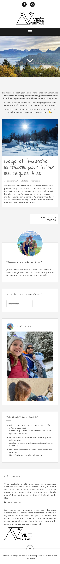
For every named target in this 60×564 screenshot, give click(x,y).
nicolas (12, 437)
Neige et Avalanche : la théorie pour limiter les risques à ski (29, 167)
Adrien (12, 425)
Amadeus (48, 555)
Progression (35, 181)
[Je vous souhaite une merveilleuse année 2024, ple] (30, 355)
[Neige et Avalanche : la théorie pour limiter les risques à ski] (32, 140)
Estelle (25, 181)
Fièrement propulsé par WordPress (19, 555)
